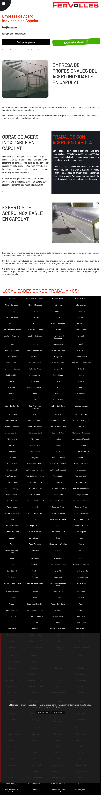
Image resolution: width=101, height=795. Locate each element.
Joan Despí (11, 457)
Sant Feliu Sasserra (58, 488)
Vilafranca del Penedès (81, 433)
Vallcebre (81, 311)
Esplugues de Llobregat (35, 610)
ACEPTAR (58, 712)
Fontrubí (35, 622)
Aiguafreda (35, 381)
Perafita (35, 344)
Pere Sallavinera (81, 482)
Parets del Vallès (58, 344)
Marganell (58, 356)
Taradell (12, 604)
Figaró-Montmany (12, 610)
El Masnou (81, 323)
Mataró (58, 414)
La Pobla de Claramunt (35, 470)
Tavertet (58, 598)
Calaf (58, 525)
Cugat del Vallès (58, 507)
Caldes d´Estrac (35, 445)
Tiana (58, 538)
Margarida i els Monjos (58, 544)
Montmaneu (81, 622)
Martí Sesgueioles (35, 783)
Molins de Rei (58, 369)
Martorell (34, 356)
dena (12, 558)
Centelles (35, 565)
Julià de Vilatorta (81, 571)
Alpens (81, 375)
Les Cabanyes (81, 583)
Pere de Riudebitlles (81, 488)
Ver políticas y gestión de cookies (50, 707)
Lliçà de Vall (58, 305)
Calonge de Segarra (35, 387)
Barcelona (12, 299)
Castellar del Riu (35, 532)
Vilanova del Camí (35, 433)
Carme (58, 550)
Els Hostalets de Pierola (11, 330)
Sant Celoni (81, 592)
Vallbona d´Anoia (11, 317)
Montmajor (12, 629)
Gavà (81, 344)
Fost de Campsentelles (35, 476)
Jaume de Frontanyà (81, 519)
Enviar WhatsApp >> (74, 42)
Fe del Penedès (35, 544)
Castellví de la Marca (81, 565)
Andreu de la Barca (58, 406)
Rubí (35, 400)
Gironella (58, 610)
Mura (12, 400)
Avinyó (11, 445)
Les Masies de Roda (35, 583)
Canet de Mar (12, 464)
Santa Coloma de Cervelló (11, 551)
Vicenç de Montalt (12, 427)
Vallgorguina (12, 356)
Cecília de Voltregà (12, 513)
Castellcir (58, 558)
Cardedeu (12, 577)
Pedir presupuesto (26, 42)
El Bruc (11, 311)
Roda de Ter (58, 400)
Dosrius (35, 311)
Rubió (35, 393)
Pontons (81, 783)
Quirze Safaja (58, 476)
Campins (11, 387)
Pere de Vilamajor (81, 464)
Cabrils (81, 381)
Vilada (11, 519)
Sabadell (35, 507)
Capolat (35, 577)
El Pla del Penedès (58, 323)
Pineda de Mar (34, 375)
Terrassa (81, 538)
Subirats (81, 317)
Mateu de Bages (12, 783)
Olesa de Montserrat (12, 350)
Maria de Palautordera (34, 299)
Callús (58, 387)
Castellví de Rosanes (58, 565)
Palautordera (12, 507)
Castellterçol (12, 571)
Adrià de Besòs (12, 414)
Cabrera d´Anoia (35, 363)
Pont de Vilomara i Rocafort (12, 791)
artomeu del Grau (12, 433)
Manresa (58, 393)
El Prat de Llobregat (35, 330)
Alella (12, 381)
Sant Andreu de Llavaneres (35, 407)
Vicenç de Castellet (34, 464)
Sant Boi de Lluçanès (58, 427)
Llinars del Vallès (81, 577)
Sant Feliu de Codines (58, 501)
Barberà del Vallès (58, 350)
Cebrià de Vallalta (35, 427)
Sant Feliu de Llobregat (35, 501)
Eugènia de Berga (35, 336)
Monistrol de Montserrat (81, 363)
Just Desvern (12, 501)
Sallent (35, 414)
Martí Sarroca (81, 629)
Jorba (58, 622)
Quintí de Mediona (35, 482)
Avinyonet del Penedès (81, 439)
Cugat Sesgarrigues (81, 420)
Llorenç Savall (58, 494)
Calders (58, 445)
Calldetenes (81, 387)
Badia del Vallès (81, 414)
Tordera (12, 598)
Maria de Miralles (58, 299)
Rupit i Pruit (35, 525)
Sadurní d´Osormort (81, 513)
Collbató (35, 323)
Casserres (35, 550)
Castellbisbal (58, 375)
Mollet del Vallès (35, 369)
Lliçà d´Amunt (81, 305)
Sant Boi (81, 427)
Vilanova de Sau (81, 356)
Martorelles (81, 336)
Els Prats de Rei (35, 538)
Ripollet (81, 400)
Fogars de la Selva (58, 604)
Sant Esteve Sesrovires (81, 501)
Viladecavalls (12, 439)
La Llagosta (81, 470)
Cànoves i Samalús (58, 457)
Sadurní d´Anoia (81, 507)
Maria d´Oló (58, 571)
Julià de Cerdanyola (81, 451)
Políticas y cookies (81, 790)
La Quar (35, 592)
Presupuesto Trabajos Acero (9, 49)
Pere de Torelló (12, 470)
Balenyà (58, 330)
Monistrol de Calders (12, 369)
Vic (35, 519)
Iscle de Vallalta (12, 525)
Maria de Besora (58, 616)
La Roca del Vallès (12, 592)
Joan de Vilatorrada (58, 519)
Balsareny (81, 350)
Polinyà (81, 369)
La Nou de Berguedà (58, 470)
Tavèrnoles (81, 598)
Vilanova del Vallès (58, 420)
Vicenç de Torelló (58, 513)
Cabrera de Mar (58, 433)
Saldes (11, 323)
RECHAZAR (43, 712)
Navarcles (81, 393)
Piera (12, 344)
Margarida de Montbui (58, 629)
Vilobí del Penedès (35, 305)
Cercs (11, 565)
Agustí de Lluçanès (81, 406)
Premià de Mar (58, 363)
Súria (58, 317)
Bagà (58, 381)
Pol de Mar (58, 482)
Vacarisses (35, 317)
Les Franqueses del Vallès (58, 584)
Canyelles (35, 457)
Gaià (11, 622)
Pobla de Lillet (11, 375)
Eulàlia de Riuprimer (12, 336)
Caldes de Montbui (35, 488)
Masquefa (11, 538)
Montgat (35, 629)
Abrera (35, 598)
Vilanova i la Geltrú (35, 420)
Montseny (12, 451)
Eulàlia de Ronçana (81, 330)
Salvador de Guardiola (58, 464)
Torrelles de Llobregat (34, 616)
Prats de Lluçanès (58, 783)
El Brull (81, 610)
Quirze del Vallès (81, 476)
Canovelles (81, 457)
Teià (11, 544)
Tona (58, 451)
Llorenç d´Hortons (81, 494)
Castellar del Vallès (11, 532)
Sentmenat (81, 616)
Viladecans (35, 439)
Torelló (81, 544)
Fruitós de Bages (11, 476)
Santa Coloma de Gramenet (58, 337)
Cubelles (58, 311)
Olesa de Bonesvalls (35, 350)
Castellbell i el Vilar (81, 525)
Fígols (81, 604)
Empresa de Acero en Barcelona (25, 49)
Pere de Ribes (11, 494)
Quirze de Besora (11, 482)
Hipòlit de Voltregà (11, 488)
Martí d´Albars (35, 494)
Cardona (81, 558)
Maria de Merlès (81, 299)
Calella (11, 393)
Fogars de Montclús (35, 604)
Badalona (58, 439)
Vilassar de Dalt (12, 420)
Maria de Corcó (12, 363)
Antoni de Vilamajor (11, 406)
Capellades (58, 577)
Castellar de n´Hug (58, 532)
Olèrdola (81, 550)
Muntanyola (81, 445)
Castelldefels (35, 558)
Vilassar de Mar (35, 451)
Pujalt (35, 790)
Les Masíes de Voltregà (12, 583)
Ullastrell (34, 571)
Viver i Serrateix (11, 305)
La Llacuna (12, 616)
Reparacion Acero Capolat (58, 791)
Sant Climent (58, 592)
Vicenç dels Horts (35, 513)
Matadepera (81, 532)
